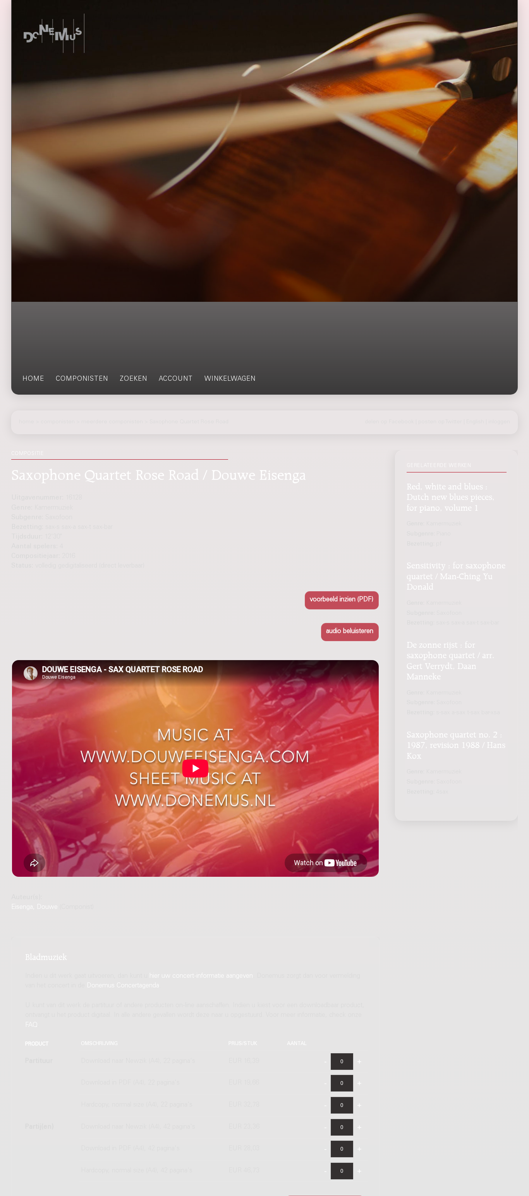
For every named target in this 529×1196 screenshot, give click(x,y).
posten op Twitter (440, 422)
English (475, 422)
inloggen (499, 422)
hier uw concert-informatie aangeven (201, 976)
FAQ (31, 1025)
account (176, 379)
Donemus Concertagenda (123, 986)
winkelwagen (230, 379)
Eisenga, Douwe (34, 907)
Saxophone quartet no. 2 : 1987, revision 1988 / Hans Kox (456, 743)
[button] (342, 600)
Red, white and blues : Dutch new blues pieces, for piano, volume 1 (451, 496)
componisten (82, 379)
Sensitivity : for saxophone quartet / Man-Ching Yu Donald (456, 575)
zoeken (133, 379)
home (33, 379)
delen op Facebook (389, 422)
